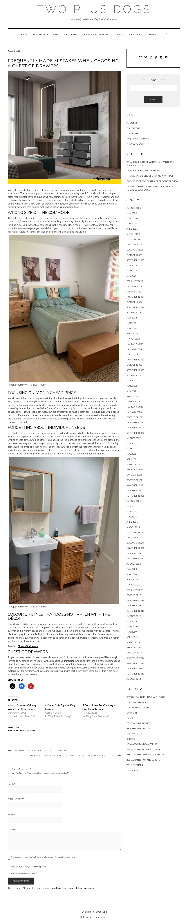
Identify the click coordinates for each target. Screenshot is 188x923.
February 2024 (134, 343)
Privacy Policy (134, 143)
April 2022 (132, 459)
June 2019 (132, 626)
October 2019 (134, 605)
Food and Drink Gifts (138, 723)
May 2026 (131, 223)
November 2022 (135, 422)
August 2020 (133, 563)
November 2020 (135, 548)
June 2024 (132, 323)
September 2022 (135, 433)
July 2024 (131, 317)
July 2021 (131, 506)
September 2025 (135, 260)
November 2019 (135, 600)
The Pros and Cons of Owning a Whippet (149, 175)
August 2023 (133, 375)
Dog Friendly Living (45, 34)
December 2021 (135, 480)
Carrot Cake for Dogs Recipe (143, 170)
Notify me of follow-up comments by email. (29, 866)
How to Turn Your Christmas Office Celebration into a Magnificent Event (66, 755)
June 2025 (132, 270)
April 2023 (132, 396)
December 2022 (135, 417)
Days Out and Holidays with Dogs (145, 697)
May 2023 (131, 391)
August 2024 (133, 312)
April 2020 (132, 579)
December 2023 (135, 354)
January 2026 (134, 244)
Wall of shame (135, 765)
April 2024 (132, 333)
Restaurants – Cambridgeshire (144, 749)
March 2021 (133, 527)
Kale (104, 911)
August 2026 (133, 208)
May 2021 (131, 516)
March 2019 (133, 642)
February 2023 (134, 406)
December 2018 (135, 658)
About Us (134, 34)
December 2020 (135, 542)
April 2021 (132, 521)
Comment (13, 829)
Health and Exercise (28, 730)
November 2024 (135, 296)
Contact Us (153, 34)
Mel (17, 727)
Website (12, 814)
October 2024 (134, 302)
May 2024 (131, 328)
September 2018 (135, 673)
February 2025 (134, 281)
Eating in (131, 712)
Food (120, 34)
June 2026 (132, 218)
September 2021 (135, 495)
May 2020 (131, 574)
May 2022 (131, 453)
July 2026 (131, 213)
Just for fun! (134, 733)
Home (23, 34)
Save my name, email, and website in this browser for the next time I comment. (43, 857)
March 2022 (133, 464)
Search (153, 99)
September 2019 (135, 610)
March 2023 (133, 401)
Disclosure (132, 133)
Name (11, 784)
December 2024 (135, 291)
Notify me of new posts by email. (24, 873)
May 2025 (131, 275)
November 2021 (135, 485)
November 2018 (135, 663)
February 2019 (134, 647)
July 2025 (131, 265)
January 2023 (134, 412)
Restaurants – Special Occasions (145, 754)
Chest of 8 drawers (28, 646)
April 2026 (132, 228)
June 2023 (132, 385)
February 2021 (134, 532)
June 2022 (132, 448)
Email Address (16, 799)
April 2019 (132, 637)
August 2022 (133, 438)
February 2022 (134, 469)
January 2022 (134, 474)
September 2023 (135, 370)
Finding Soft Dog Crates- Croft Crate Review (152, 181)
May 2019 (131, 631)
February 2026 (134, 239)
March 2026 (133, 234)
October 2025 (134, 255)
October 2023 (134, 364)
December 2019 (135, 595)
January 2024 (134, 349)
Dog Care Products (137, 702)
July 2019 (131, 621)
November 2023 (135, 359)
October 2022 (134, 427)
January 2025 (134, 286)
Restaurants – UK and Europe (143, 759)
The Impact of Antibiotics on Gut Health (40, 750)
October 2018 (134, 668)
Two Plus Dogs (94, 9)
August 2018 (133, 678)
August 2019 (133, 616)
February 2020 (134, 590)
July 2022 (131, 443)
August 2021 (133, 501)
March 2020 (133, 584)
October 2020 (134, 553)
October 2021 (134, 490)
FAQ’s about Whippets (97, 34)
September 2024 (135, 307)
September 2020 (135, 558)
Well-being (71, 34)
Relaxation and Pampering (141, 744)
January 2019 (134, 652)
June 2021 (132, 511)
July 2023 (131, 380)
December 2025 (135, 249)
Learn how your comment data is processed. (73, 888)
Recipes (130, 739)
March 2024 (133, 338)
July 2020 (131, 569)
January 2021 (134, 537)
